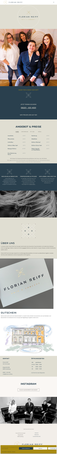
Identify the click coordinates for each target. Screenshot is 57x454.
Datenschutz (9, 451)
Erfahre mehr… (32, 184)
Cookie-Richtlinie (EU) (36, 436)
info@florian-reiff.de (7, 374)
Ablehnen (40, 448)
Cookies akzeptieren (26, 448)
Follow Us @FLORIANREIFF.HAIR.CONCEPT (28, 389)
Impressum (13, 451)
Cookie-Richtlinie (4, 451)
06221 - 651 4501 (28, 108)
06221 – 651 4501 (6, 372)
